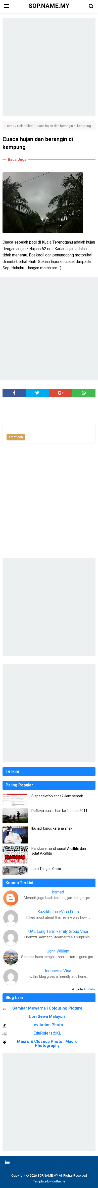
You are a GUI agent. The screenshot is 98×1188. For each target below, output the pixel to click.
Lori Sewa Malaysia (47, 1016)
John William (58, 951)
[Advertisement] (49, 67)
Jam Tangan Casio (46, 869)
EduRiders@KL (47, 1033)
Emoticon (16, 437)
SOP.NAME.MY (47, 1175)
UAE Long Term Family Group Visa (58, 931)
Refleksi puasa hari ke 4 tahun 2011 (59, 811)
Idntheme (58, 1181)
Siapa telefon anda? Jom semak (57, 796)
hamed (58, 892)
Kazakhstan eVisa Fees (58, 911)
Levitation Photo (47, 1024)
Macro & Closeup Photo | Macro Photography (47, 1043)
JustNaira (89, 989)
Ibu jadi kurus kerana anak (51, 828)
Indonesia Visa (58, 970)
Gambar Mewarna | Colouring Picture (47, 1008)
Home (10, 126)
